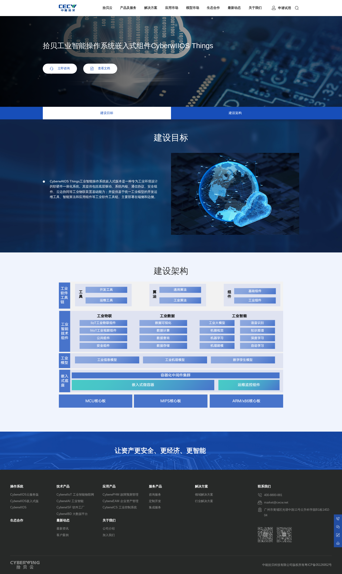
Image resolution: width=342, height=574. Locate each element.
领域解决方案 (204, 494)
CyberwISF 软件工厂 (70, 507)
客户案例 (63, 535)
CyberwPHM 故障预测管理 (120, 494)
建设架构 (235, 113)
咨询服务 (155, 494)
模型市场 (192, 8)
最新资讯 (63, 528)
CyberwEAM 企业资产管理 (120, 501)
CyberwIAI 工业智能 (70, 501)
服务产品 (155, 486)
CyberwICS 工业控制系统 (120, 507)
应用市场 (171, 8)
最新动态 (234, 8)
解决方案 (150, 8)
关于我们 (255, 8)
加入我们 (109, 535)
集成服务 (155, 507)
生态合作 (213, 8)
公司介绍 (109, 528)
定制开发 (155, 501)
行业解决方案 (204, 501)
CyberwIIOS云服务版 (24, 494)
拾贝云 (107, 8)
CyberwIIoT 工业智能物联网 (75, 494)
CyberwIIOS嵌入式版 (24, 501)
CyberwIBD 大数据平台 (72, 514)
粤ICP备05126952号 (318, 565)
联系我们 (264, 486)
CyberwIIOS (18, 507)
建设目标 (106, 113)
